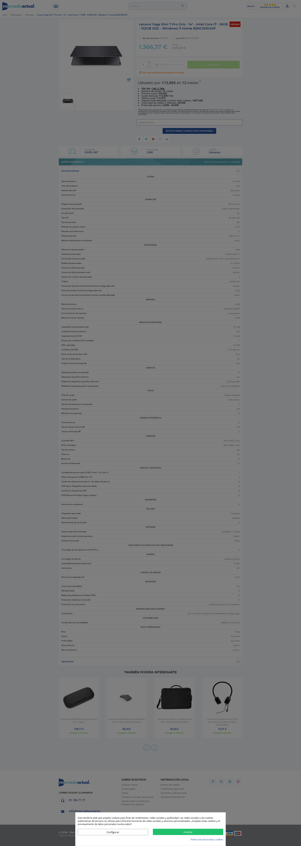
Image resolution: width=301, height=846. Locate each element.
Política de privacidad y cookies (207, 839)
